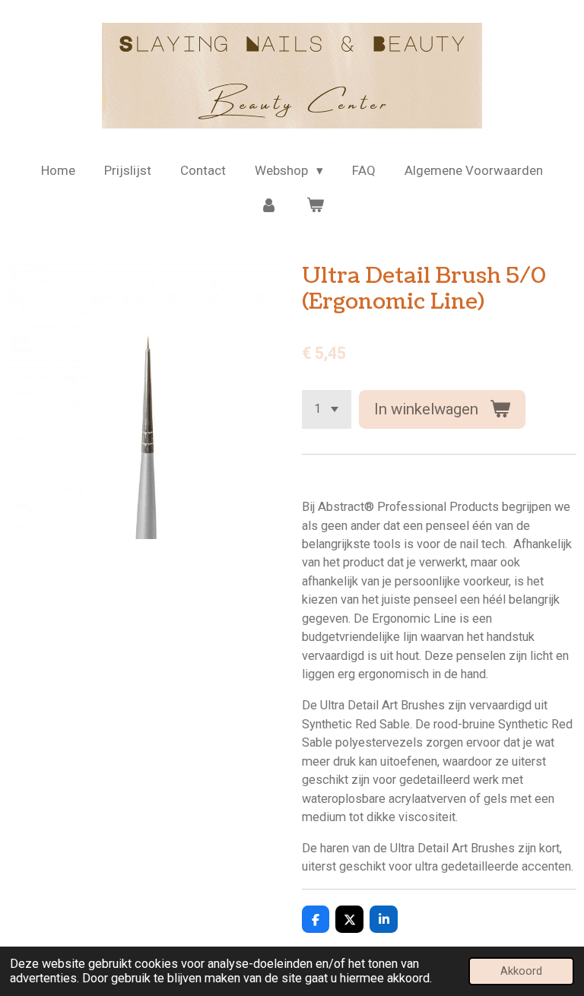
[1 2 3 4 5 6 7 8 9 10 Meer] (326, 409)
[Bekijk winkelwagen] (315, 206)
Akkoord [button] (521, 971)
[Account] (268, 206)
